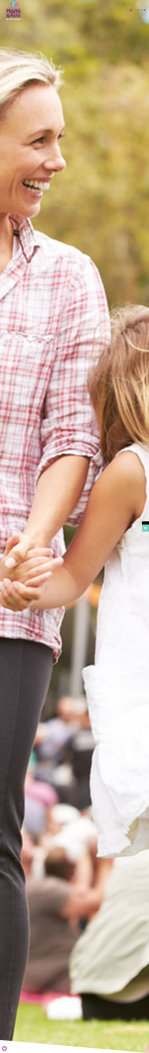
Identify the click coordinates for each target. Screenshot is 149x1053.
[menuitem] (130, 10)
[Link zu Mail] (144, 10)
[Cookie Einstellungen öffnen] (4, 1050)
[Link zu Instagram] (138, 10)
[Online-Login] (145, 528)
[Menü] (130, 10)
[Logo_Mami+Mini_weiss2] (20, 10)
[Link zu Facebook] (141, 10)
